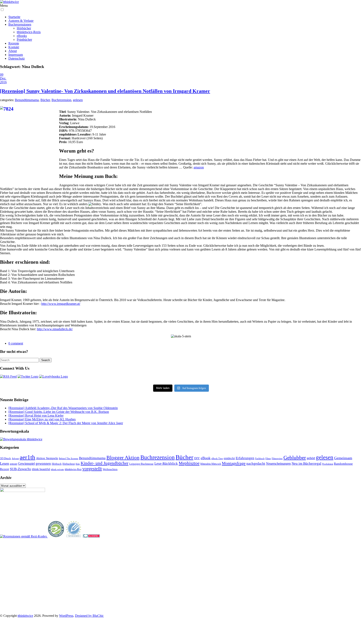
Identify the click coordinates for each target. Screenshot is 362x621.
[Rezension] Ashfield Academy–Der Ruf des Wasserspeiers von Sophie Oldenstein (63, 408)
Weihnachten (110, 469)
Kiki (78, 464)
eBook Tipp (217, 458)
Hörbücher (24, 28)
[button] (2, 9)
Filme (268, 458)
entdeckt (229, 458)
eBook (206, 458)
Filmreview (277, 458)
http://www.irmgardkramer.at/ (60, 303)
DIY (197, 458)
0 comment (15, 343)
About (12, 51)
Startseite (14, 17)
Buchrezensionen (19, 24)
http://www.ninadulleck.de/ (55, 329)
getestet (13, 463)
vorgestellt (92, 468)
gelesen (78, 100)
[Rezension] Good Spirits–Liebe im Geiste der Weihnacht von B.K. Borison (58, 412)
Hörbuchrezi (68, 463)
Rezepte (13, 43)
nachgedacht (255, 464)
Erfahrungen (245, 458)
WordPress (66, 615)
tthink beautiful (41, 469)
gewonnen (43, 464)
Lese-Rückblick (166, 464)
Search (45, 360)
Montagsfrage (234, 463)
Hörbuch (57, 463)
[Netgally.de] (56, 536)
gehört (311, 458)
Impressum (15, 54)
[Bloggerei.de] (91, 536)
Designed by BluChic (89, 615)
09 (1, 74)
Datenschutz (16, 58)
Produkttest (327, 464)
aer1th (27, 457)
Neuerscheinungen (278, 464)
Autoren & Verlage (21, 20)
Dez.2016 (3, 80)
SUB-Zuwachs (20, 469)
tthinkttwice (25, 615)
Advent (15, 458)
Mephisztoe (189, 463)
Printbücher (24, 39)
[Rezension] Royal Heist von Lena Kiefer (35, 415)
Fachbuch (260, 458)
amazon (199, 167)
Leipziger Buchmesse (141, 463)
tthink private (57, 469)
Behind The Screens (68, 458)
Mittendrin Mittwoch (210, 463)
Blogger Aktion (123, 457)
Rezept (4, 469)
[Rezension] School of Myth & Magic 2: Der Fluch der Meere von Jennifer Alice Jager (65, 423)
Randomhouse (343, 463)
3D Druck (5, 458)
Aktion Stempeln (47, 458)
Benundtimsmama (27, 100)
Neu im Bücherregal (306, 464)
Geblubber (294, 457)
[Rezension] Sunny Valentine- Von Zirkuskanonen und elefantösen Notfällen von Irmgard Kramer (105, 91)
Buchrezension (61, 100)
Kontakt (13, 47)
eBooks (22, 36)
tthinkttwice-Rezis (29, 32)
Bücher (45, 100)
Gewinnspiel (26, 463)
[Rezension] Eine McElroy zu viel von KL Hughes (42, 419)
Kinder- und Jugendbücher (104, 463)
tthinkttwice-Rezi (73, 469)
